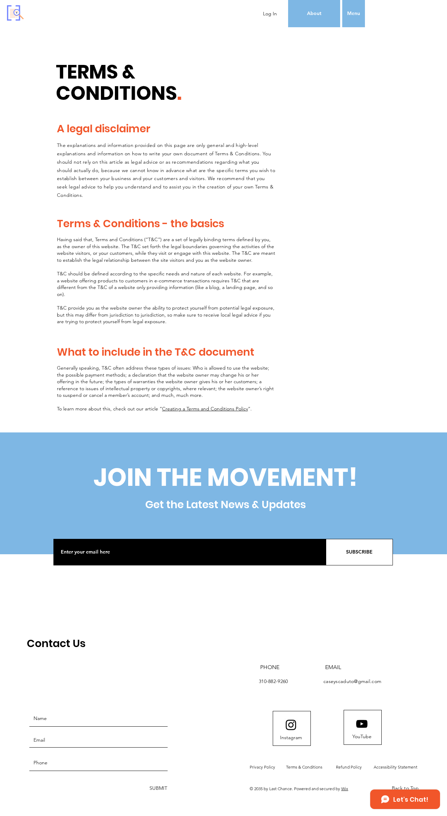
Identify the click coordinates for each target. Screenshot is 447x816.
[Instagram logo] (291, 725)
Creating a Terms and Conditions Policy (205, 409)
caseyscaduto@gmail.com (352, 681)
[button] (353, 13)
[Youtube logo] (362, 724)
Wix (344, 788)
